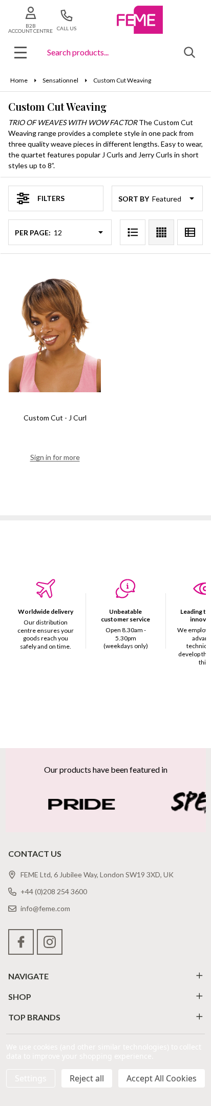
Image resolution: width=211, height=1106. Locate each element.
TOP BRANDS (34, 1017)
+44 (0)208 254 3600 (53, 891)
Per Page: (33, 232)
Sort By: (134, 198)
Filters (51, 198)
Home (19, 80)
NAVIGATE (28, 976)
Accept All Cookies (161, 1078)
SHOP (19, 996)
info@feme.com (45, 908)
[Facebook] (21, 942)
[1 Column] (132, 232)
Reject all (87, 1078)
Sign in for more (55, 457)
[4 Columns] (161, 232)
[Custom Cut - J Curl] (55, 334)
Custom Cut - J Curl (55, 417)
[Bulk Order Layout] (190, 232)
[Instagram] (49, 942)
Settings (31, 1078)
